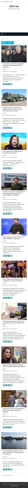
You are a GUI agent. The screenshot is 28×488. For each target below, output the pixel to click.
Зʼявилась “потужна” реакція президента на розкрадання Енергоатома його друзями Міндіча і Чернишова (14, 193)
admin (5, 69)
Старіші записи (7, 475)
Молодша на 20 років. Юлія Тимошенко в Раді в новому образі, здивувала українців (14, 410)
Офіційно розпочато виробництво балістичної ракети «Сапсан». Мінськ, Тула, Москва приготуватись (13, 109)
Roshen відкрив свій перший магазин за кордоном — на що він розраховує (13, 280)
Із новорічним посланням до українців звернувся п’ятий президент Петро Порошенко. (13, 65)
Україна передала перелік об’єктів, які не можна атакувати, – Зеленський (14, 238)
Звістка (14, 6)
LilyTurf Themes (14, 486)
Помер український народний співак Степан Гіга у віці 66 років (13, 152)
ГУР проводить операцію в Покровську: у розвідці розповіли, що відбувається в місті (14, 322)
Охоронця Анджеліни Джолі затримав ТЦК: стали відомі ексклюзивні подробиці (14, 366)
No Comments (14, 71)
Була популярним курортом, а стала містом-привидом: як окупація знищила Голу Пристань (13, 452)
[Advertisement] (14, 22)
